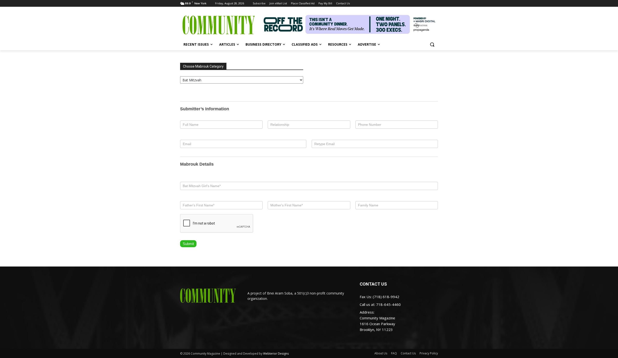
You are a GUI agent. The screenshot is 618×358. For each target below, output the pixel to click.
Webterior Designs (276, 353)
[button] (432, 44)
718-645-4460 (388, 304)
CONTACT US (373, 284)
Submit (188, 244)
